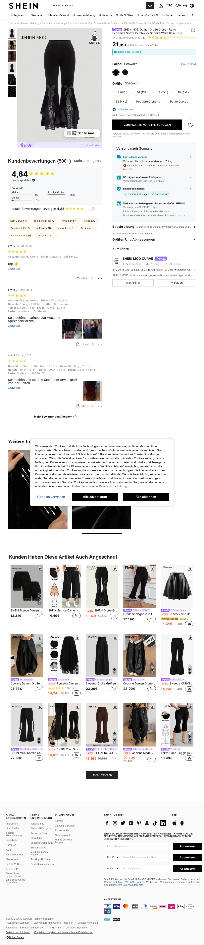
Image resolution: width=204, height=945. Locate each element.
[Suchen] (150, 5)
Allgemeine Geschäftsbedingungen (25, 927)
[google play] (182, 825)
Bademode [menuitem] (105, 15)
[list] (136, 823)
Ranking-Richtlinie (40, 859)
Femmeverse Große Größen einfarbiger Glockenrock (177, 614)
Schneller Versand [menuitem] (58, 15)
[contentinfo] (153, 909)
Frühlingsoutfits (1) (20, 235)
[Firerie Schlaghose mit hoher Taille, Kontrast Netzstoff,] (139, 586)
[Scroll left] (187, 15)
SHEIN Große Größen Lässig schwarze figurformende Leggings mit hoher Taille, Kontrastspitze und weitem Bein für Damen (102, 610)
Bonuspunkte (62, 830)
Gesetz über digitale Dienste (14, 875)
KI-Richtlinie (55, 927)
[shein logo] (23, 5)
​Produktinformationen (42, 864)
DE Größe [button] (130, 83)
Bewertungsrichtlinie (21, 180)
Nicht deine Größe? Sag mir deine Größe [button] (134, 115)
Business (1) (87, 228)
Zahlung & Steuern (65, 825)
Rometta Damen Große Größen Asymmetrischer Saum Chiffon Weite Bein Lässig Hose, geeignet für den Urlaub (65, 683)
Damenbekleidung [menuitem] (84, 15)
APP (174, 815)
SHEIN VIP (12, 869)
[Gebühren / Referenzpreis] (128, 45)
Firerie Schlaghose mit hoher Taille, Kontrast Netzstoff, (139, 614)
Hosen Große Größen (107, 23)
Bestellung (36, 838)
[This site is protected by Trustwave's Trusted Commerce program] (107, 919)
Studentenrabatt (14, 854)
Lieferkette (11, 840)
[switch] (91, 209)
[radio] (116, 72)
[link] (169, 5)
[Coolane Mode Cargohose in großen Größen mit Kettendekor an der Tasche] (139, 725)
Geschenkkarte (63, 835)
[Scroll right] (192, 15)
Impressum (12, 823)
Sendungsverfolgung (41, 842)
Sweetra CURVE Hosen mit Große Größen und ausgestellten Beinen (177, 683)
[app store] (174, 825)
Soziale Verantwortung (14, 834)
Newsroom (12, 859)
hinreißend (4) (69, 220)
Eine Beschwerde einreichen (15, 881)
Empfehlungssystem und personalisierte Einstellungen (63, 932)
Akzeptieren (112, 899)
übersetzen (14, 268)
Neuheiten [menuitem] (37, 15)
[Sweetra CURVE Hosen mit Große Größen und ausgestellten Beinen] (177, 655)
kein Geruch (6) (18, 220)
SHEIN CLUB (13, 864)
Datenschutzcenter (133, 885)
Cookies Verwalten (87, 922)
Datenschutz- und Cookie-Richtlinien (53, 922)
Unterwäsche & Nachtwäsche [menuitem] (155, 15)
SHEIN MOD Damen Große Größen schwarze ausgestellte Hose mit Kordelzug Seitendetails (27, 752)
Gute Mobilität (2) (20, 228)
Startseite (13, 23)
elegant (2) (90, 220)
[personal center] (161, 5)
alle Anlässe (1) (66, 228)
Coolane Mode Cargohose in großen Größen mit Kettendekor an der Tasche (140, 752)
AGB (8, 849)
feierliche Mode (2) (44, 220)
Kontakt (59, 821)
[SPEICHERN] (190, 124)
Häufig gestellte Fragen (63, 841)
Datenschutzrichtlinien (18, 932)
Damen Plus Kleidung (54, 23)
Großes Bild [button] (188, 64)
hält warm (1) (43, 228)
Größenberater (38, 847)
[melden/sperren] (100, 278)
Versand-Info (37, 823)
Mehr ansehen (102, 775)
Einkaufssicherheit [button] (134, 188)
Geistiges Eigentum (76, 927)
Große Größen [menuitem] (124, 15)
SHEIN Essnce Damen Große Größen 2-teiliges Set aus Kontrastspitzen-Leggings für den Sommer (27, 610)
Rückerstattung (38, 833)
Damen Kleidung (30, 23)
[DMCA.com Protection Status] (116, 919)
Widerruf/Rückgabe (40, 828)
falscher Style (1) (47, 235)
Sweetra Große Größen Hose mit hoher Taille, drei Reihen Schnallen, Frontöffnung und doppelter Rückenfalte (102, 683)
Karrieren (11, 845)
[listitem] (27, 596)
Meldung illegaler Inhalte (39, 853)
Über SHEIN (12, 828)
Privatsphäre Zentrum (17, 922)
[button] (185, 5)
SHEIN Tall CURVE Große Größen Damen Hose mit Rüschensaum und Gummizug (102, 752)
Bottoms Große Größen (80, 23)
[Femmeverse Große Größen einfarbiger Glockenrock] (177, 586)
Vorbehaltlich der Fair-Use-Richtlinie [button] (143, 180)
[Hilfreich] (77, 278)
